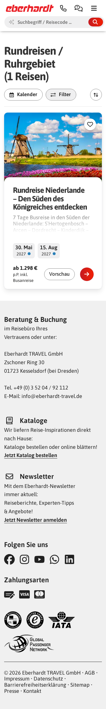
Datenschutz (48, 678)
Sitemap (80, 685)
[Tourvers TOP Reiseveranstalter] (13, 620)
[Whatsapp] (56, 559)
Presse (11, 691)
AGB (90, 673)
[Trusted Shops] (35, 620)
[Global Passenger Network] (29, 644)
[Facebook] (11, 559)
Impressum (16, 678)
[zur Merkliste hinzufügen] (90, 124)
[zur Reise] (87, 274)
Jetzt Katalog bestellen (30, 455)
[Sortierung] (96, 95)
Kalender (27, 94)
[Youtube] (41, 559)
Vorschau (59, 274)
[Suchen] (95, 22)
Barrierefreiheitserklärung (35, 685)
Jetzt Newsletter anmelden (35, 520)
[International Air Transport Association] (61, 620)
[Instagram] (26, 559)
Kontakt (32, 691)
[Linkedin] (71, 559)
